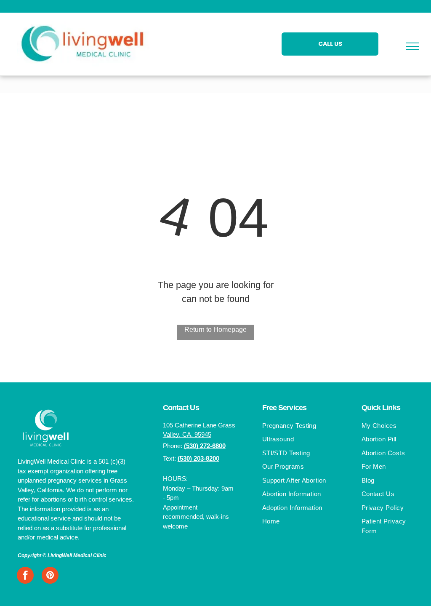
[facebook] (25, 576)
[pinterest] (50, 576)
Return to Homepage (215, 329)
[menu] (412, 46)
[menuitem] (298, 427)
